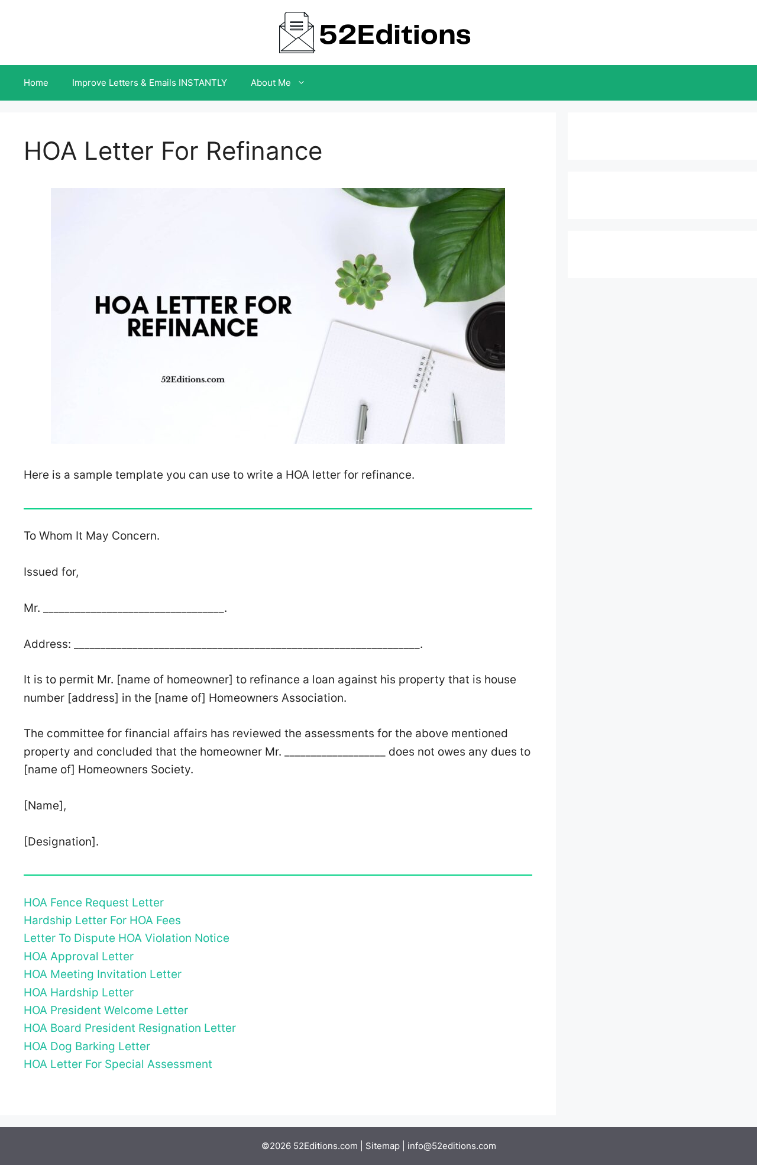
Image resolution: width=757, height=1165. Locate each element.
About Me (271, 82)
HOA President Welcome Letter (106, 1010)
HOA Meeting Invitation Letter (103, 974)
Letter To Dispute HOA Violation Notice (126, 938)
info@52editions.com (451, 1145)
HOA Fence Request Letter (94, 902)
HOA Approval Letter (79, 956)
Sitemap (382, 1145)
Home (36, 82)
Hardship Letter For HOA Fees (102, 920)
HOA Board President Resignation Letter (130, 1028)
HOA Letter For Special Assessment (118, 1064)
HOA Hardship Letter (79, 992)
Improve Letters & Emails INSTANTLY (149, 82)
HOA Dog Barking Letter (87, 1046)
